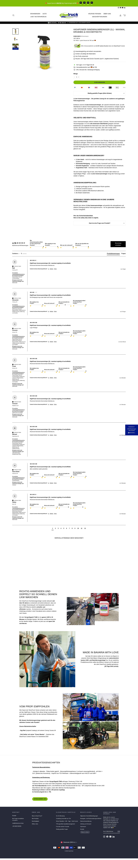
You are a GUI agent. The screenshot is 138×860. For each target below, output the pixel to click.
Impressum (83, 826)
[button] (99, 36)
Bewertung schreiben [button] (118, 244)
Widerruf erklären (85, 832)
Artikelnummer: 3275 (40, 799)
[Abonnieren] (119, 831)
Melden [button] (51, 268)
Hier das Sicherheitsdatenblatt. (83, 215)
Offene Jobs (35, 824)
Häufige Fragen (94, 13)
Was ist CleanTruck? (37, 816)
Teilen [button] (55, 268)
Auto (45, 13)
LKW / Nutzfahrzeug (38, 16)
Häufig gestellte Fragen (62, 829)
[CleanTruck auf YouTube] (110, 837)
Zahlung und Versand (85, 824)
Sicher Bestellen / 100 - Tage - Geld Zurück (67, 821)
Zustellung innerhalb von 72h (63, 818)
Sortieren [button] (15, 253)
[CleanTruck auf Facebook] (107, 837)
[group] (20, 243)
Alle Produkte (35, 818)
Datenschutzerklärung (85, 821)
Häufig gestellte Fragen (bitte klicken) (100, 93)
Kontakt (14, 815)
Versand (85, 40)
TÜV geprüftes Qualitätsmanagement (65, 824)
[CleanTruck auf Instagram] (104, 837)
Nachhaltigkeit (35, 821)
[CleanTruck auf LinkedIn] (114, 837)
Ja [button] (48, 268)
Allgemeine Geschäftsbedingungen (89, 816)
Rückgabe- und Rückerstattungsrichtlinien (90, 818)
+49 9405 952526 (16, 826)
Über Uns (107, 13)
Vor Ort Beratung (60, 816)
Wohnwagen (35, 13)
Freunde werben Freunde (62, 826)
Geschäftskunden (99, 16)
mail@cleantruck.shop (17, 823)
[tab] (113, 254)
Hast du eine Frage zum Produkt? (99, 223)
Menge (75, 73)
